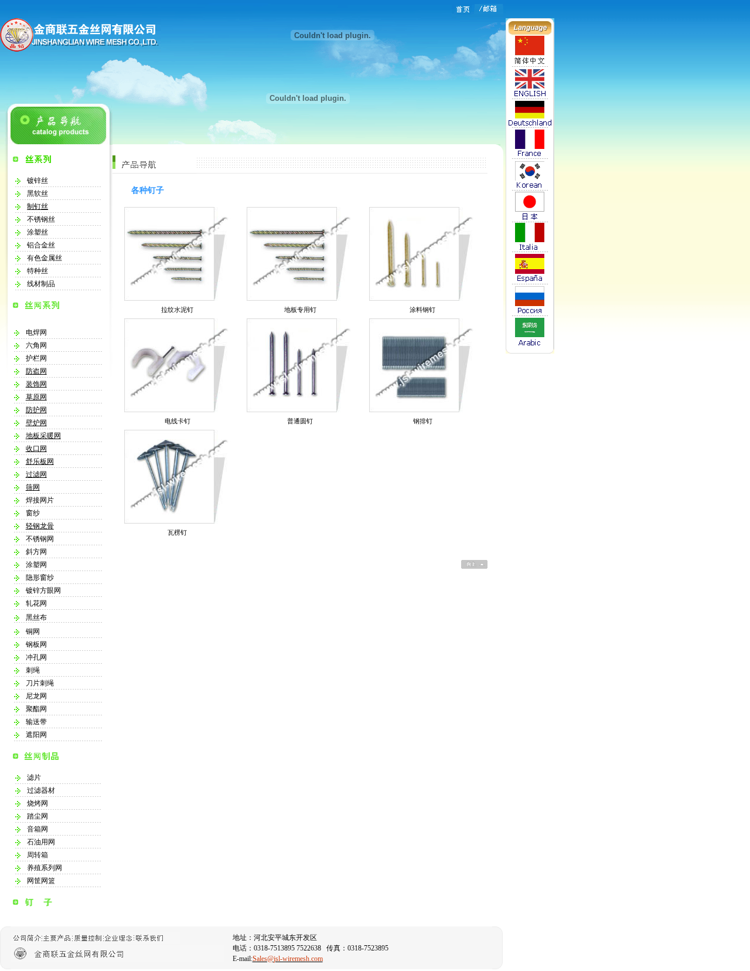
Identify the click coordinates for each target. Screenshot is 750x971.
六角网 (36, 345)
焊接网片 (40, 500)
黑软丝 (37, 193)
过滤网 (36, 474)
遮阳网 (36, 735)
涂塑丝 (37, 232)
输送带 (36, 722)
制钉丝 (37, 206)
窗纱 (33, 513)
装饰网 (36, 384)
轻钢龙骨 (40, 526)
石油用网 (41, 842)
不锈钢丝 (41, 219)
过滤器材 (41, 790)
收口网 (36, 448)
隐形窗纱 (40, 577)
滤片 (34, 777)
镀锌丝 (37, 180)
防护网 (36, 410)
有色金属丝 (44, 258)
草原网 (36, 397)
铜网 (33, 631)
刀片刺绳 (40, 683)
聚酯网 (36, 709)
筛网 (33, 487)
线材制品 (41, 284)
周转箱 (37, 855)
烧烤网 (37, 803)
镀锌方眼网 (43, 590)
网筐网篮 (41, 881)
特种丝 (37, 271)
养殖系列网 (44, 868)
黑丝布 (36, 617)
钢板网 (36, 644)
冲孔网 (36, 657)
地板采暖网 (43, 436)
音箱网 (37, 829)
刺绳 (33, 670)
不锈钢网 (40, 539)
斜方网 (36, 552)
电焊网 (36, 332)
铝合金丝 (41, 245)
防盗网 (36, 371)
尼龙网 (36, 696)
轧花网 (36, 603)
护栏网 (36, 358)
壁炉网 (36, 423)
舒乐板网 (40, 461)
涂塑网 (36, 565)
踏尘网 (37, 816)
